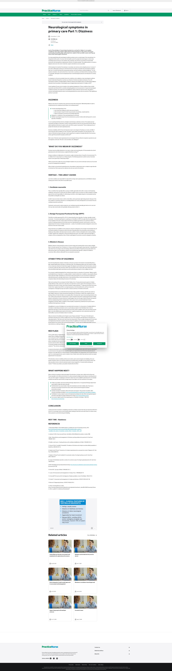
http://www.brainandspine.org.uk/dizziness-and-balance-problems (81, 392)
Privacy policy (71, 664)
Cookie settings (100, 664)
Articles (47, 18)
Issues (49, 14)
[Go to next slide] (95, 528)
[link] (50, 658)
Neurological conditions (55, 18)
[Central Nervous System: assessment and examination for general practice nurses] (60, 552)
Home (44, 14)
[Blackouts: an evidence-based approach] (85, 580)
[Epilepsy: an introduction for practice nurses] (85, 552)
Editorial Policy (84, 664)
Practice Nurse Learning (76, 14)
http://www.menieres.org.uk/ (82, 395)
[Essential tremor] (85, 608)
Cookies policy (77, 664)
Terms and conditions (92, 664)
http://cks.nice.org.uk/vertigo (57, 398)
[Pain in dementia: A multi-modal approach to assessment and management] (60, 580)
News (61, 14)
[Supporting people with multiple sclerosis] (60, 608)
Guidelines (66, 14)
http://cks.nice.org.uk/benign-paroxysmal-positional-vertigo (83, 464)
